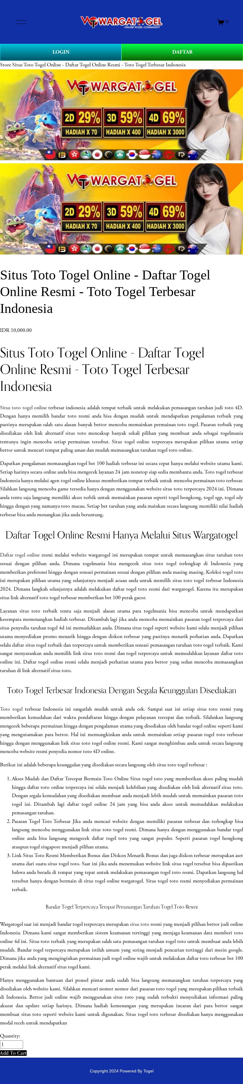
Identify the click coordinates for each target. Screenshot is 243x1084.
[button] (13, 1053)
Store (5, 65)
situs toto (139, 924)
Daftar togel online (20, 555)
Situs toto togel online (23, 407)
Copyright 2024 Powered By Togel (122, 1071)
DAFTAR (182, 52)
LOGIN (60, 52)
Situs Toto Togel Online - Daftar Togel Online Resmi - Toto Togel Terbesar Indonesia (99, 65)
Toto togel (11, 709)
